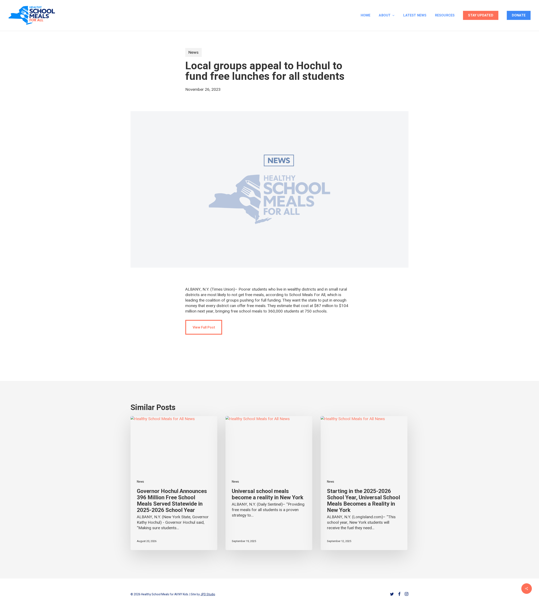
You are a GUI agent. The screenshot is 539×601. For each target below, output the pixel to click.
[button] (203, 327)
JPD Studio (207, 594)
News (193, 52)
